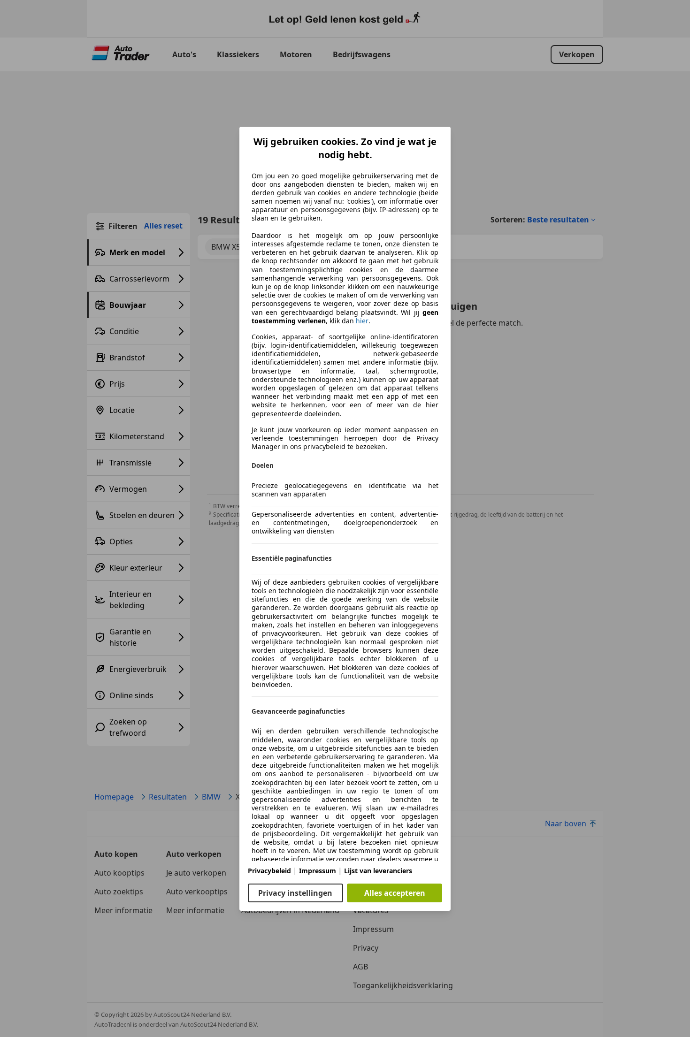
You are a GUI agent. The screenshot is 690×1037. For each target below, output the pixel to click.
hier (362, 321)
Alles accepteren (394, 893)
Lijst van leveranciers (378, 870)
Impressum (317, 870)
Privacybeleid (269, 870)
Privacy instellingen (295, 893)
